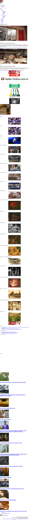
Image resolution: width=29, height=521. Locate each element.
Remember (2, 19)
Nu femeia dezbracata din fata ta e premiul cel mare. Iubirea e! (11, 466)
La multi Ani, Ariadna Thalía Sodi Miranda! (8, 499)
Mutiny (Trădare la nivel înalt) (5, 477)
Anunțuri (4, 16)
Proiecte (4, 17)
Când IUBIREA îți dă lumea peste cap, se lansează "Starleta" (11, 442)
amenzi (7, 70)
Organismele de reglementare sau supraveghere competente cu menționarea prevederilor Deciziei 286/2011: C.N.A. (15, 518)
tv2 (1, 328)
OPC (18, 70)
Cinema (2, 21)
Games (2, 6)
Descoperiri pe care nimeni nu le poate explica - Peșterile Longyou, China (13, 511)
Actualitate (4, 11)
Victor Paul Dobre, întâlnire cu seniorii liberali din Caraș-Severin (12, 488)
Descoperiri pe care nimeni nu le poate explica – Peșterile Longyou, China (9, 332)
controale (13, 70)
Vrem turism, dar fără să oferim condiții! (7, 66)
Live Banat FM (3, 5)
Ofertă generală (4, 15)
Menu (0, 4)
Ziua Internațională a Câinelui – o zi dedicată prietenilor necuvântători (13, 382)
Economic (4, 12)
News (2, 10)
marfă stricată (16, 70)
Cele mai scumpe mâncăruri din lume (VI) (7, 408)
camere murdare (10, 70)
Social (3, 13)
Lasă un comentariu (21, 70)
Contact (2, 22)
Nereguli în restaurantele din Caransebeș (7, 43)
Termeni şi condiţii (3, 512)
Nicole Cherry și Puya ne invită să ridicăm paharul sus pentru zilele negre (11, 328)
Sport (3, 14)
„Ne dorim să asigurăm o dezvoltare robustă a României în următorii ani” (14, 329)
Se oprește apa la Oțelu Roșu (5, 419)
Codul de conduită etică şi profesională (5, 513)
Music (2, 20)
